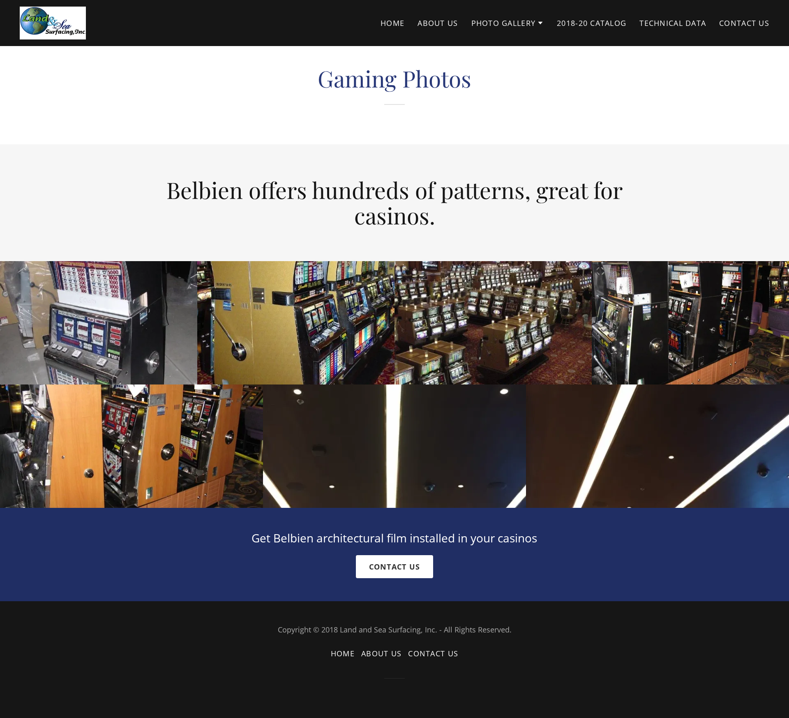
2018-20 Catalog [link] (591, 23)
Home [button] (343, 653)
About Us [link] (438, 23)
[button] (507, 23)
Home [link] (392, 23)
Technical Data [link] (672, 23)
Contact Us (394, 567)
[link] (53, 22)
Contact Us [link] (744, 23)
